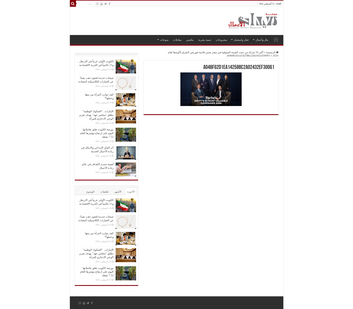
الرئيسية (276, 39)
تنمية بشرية (204, 39)
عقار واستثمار (241, 39)
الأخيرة (131, 191)
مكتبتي (190, 39)
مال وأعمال (262, 39)
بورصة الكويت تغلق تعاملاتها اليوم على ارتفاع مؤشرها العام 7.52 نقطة (97, 133)
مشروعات (221, 39)
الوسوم (90, 191)
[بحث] (73, 4)
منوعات (164, 39)
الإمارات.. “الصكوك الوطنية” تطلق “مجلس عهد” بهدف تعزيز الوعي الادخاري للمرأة (96, 115)
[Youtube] (101, 3)
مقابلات (177, 39)
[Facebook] (109, 3)
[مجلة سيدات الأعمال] (252, 21)
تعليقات (104, 191)
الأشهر (118, 191)
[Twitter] (105, 3)
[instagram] (97, 3)
